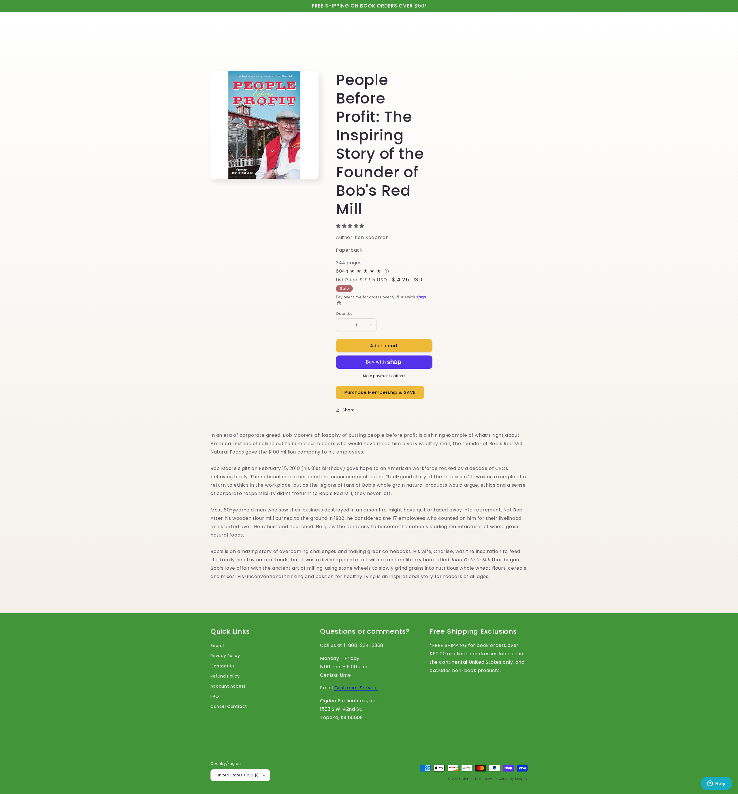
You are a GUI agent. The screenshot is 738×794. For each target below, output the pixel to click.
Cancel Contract (228, 706)
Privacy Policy (225, 655)
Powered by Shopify (511, 779)
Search (218, 645)
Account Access (228, 686)
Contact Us (222, 666)
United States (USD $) (237, 775)
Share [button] (348, 410)
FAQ (214, 696)
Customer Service (356, 687)
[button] (351, 226)
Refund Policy (225, 676)
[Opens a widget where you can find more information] (716, 784)
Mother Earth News (478, 779)
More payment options (384, 375)
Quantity (344, 313)
